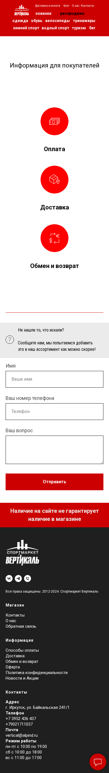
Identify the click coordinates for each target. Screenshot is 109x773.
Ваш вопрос (19, 430)
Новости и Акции (22, 678)
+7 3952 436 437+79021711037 (21, 721)
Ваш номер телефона (30, 398)
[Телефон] (27, 578)
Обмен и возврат (54, 265)
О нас (11, 620)
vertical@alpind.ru (22, 735)
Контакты (15, 615)
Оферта (13, 667)
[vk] (9, 578)
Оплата (54, 149)
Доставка (54, 207)
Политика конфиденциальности (37, 672)
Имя (11, 366)
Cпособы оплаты (22, 650)
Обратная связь (21, 626)
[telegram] (18, 578)
